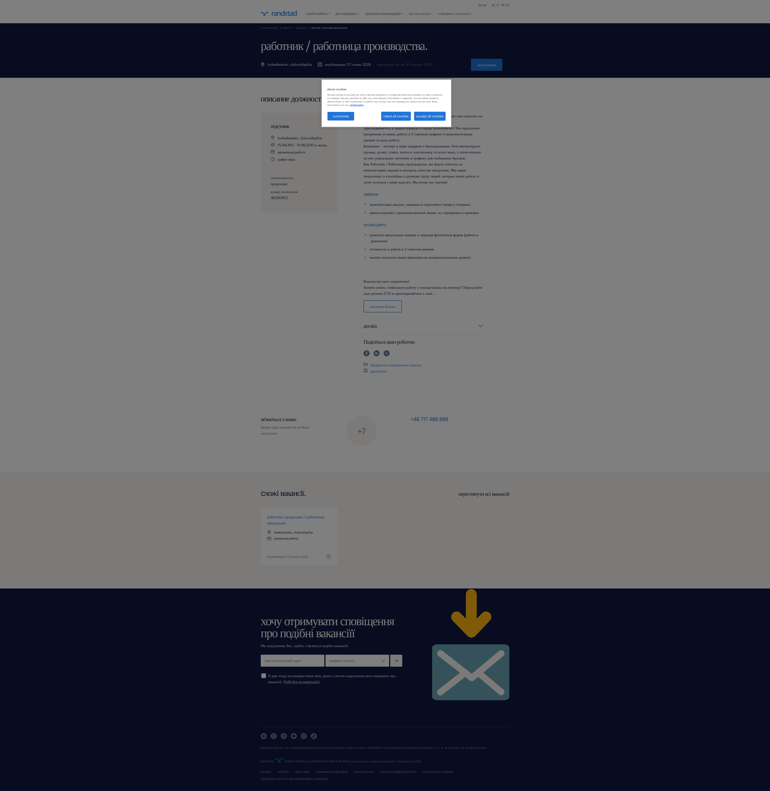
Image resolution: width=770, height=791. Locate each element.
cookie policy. (357, 105)
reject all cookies (396, 116)
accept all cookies (429, 116)
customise (341, 116)
